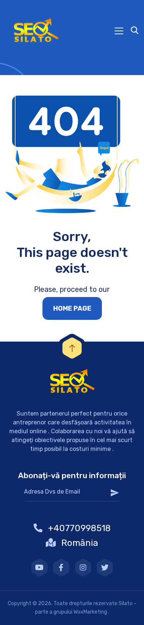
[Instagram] (83, 567)
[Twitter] (105, 567)
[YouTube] (39, 567)
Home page (72, 308)
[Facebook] (61, 567)
